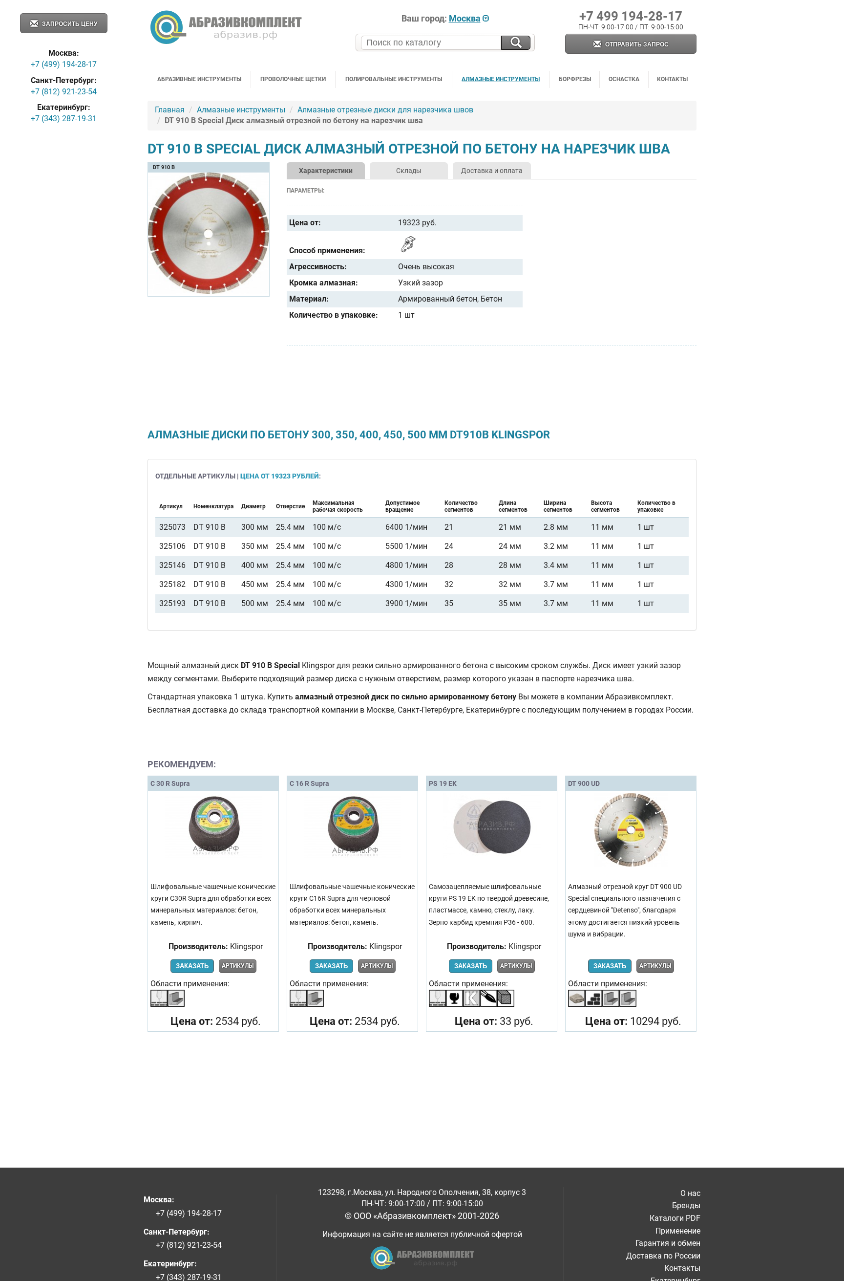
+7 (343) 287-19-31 (64, 118)
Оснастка (624, 79)
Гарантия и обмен (667, 1243)
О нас (690, 1193)
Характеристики (326, 170)
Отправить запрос (636, 44)
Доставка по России (663, 1255)
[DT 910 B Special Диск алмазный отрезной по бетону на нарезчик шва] (208, 292)
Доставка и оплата (492, 170)
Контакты (672, 79)
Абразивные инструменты (199, 79)
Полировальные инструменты (393, 79)
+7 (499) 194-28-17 (64, 64)
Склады (409, 170)
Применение (677, 1231)
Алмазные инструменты (501, 79)
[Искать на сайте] (515, 43)
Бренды (686, 1205)
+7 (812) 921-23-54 (64, 91)
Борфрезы (575, 79)
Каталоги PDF (675, 1218)
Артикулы (237, 965)
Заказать (192, 966)
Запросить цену (69, 24)
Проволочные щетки (293, 79)
